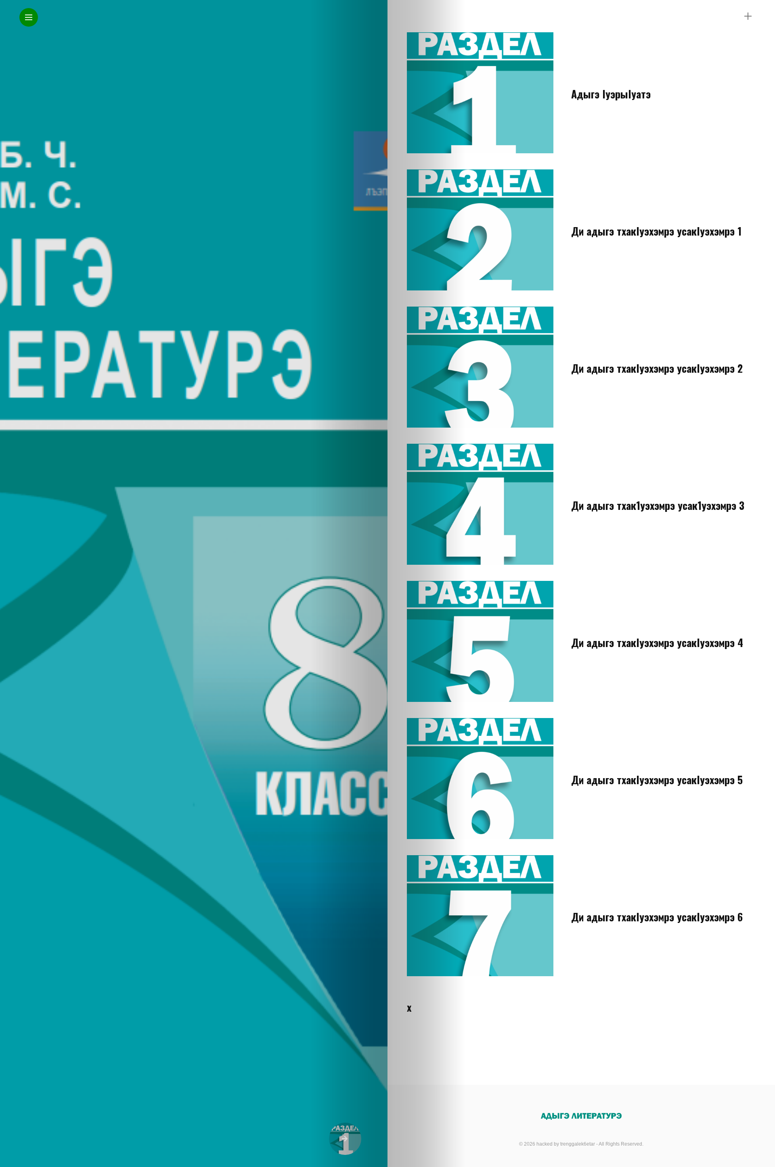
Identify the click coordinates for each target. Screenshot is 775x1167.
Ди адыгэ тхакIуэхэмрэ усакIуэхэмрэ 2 (657, 368)
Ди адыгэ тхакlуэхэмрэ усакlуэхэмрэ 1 (656, 231)
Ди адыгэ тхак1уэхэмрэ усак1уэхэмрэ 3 (657, 505)
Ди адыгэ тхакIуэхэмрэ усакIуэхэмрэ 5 (657, 779)
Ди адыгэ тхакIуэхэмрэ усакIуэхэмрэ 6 (657, 917)
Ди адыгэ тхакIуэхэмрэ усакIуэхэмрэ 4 (657, 642)
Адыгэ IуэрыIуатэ (611, 94)
